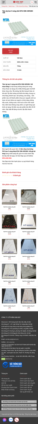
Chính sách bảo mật (26, 385)
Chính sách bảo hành (27, 381)
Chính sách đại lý (25, 379)
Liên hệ (3, 383)
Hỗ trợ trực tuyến (6, 385)
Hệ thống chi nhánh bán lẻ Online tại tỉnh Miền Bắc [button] (17, 405)
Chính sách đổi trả (26, 387)
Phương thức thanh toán (9, 387)
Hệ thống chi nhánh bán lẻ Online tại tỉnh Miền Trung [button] (17, 409)
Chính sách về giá (25, 389)
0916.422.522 (11, 342)
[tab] (19, 401)
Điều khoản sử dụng (7, 389)
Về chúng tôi (5, 379)
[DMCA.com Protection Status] (7, 359)
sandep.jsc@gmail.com (12, 339)
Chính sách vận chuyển (27, 383)
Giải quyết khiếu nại (26, 392)
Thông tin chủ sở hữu (8, 381)
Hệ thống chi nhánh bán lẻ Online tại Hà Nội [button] (15, 401)
